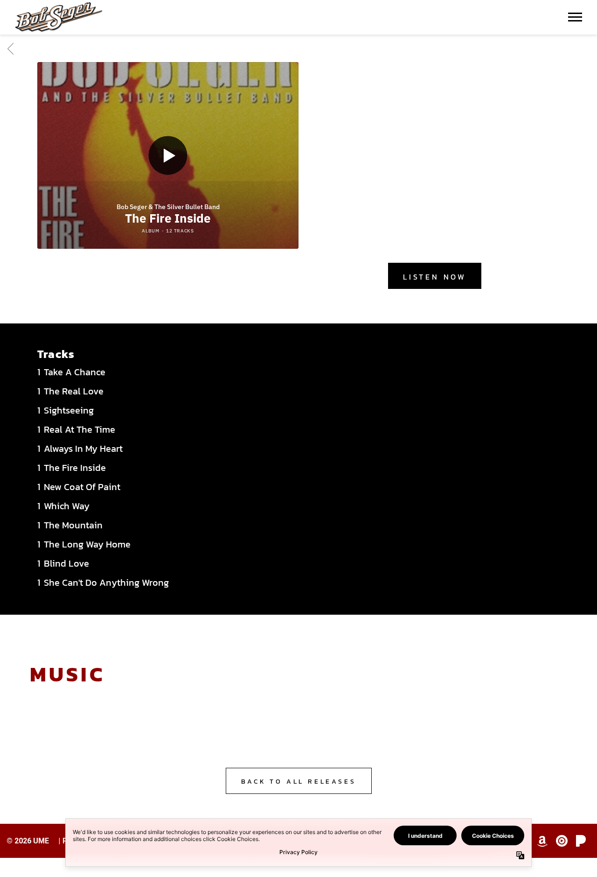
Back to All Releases (298, 781)
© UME (28, 840)
